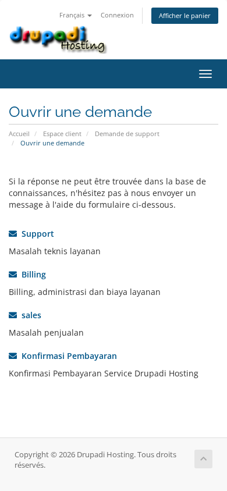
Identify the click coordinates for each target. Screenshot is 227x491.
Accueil (19, 133)
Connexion (117, 14)
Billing (31, 274)
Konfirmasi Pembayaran (67, 355)
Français (72, 14)
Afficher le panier (185, 15)
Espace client (62, 133)
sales (29, 315)
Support (35, 233)
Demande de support (127, 133)
